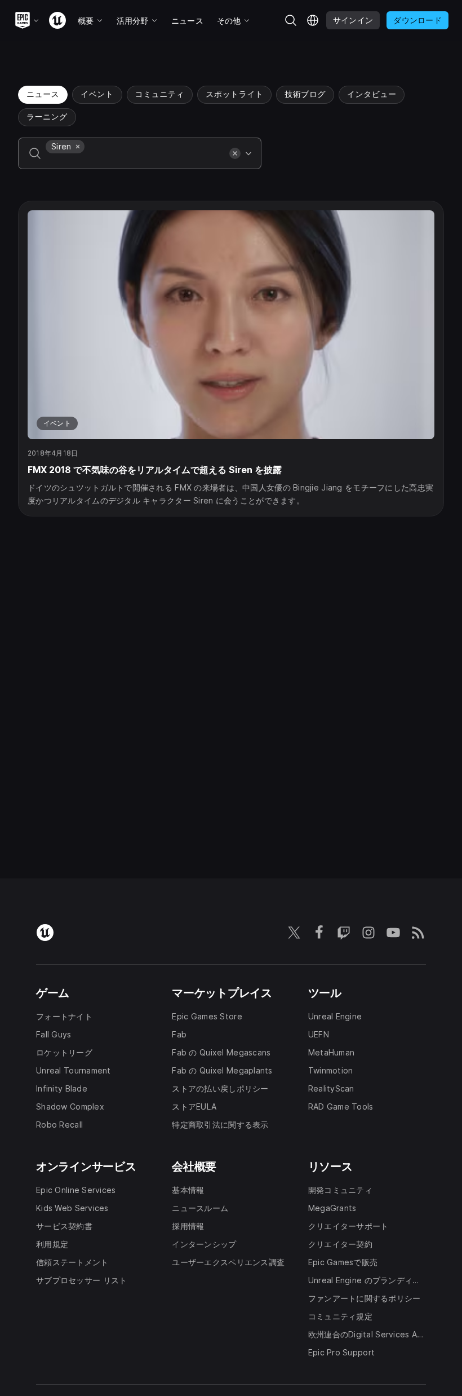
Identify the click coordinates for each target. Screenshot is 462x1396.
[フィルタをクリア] (235, 153)
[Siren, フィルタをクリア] (77, 146)
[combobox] (135, 161)
